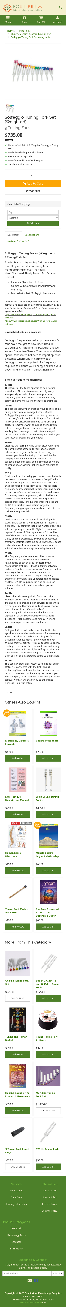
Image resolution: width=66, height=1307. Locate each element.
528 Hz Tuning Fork (47, 1149)
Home (10, 30)
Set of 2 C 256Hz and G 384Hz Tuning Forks (47, 984)
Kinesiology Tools (16, 1235)
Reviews (11, 241)
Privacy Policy (49, 1197)
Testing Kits (16, 1228)
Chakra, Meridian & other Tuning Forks (31, 33)
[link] (36, 1280)
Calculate (34, 223)
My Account (16, 1190)
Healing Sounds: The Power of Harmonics (17, 1094)
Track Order (16, 1197)
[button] (33, 191)
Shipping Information (17, 1204)
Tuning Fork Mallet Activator (16, 910)
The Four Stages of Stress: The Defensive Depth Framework (47, 914)
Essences (16, 1241)
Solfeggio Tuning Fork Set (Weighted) (30, 37)
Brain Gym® (16, 1248)
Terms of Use (50, 1190)
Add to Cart (34, 183)
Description (13, 234)
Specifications (32, 234)
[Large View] (10, 108)
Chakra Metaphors (47, 740)
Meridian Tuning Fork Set (45, 1094)
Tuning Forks (24, 30)
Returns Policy (49, 1204)
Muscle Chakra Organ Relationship (47, 854)
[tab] (13, 235)
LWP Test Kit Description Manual (17, 798)
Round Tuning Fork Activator (47, 1038)
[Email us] (30, 1280)
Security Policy (49, 1210)
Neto (44, 1302)
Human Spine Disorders (13, 854)
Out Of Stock (18, 998)
